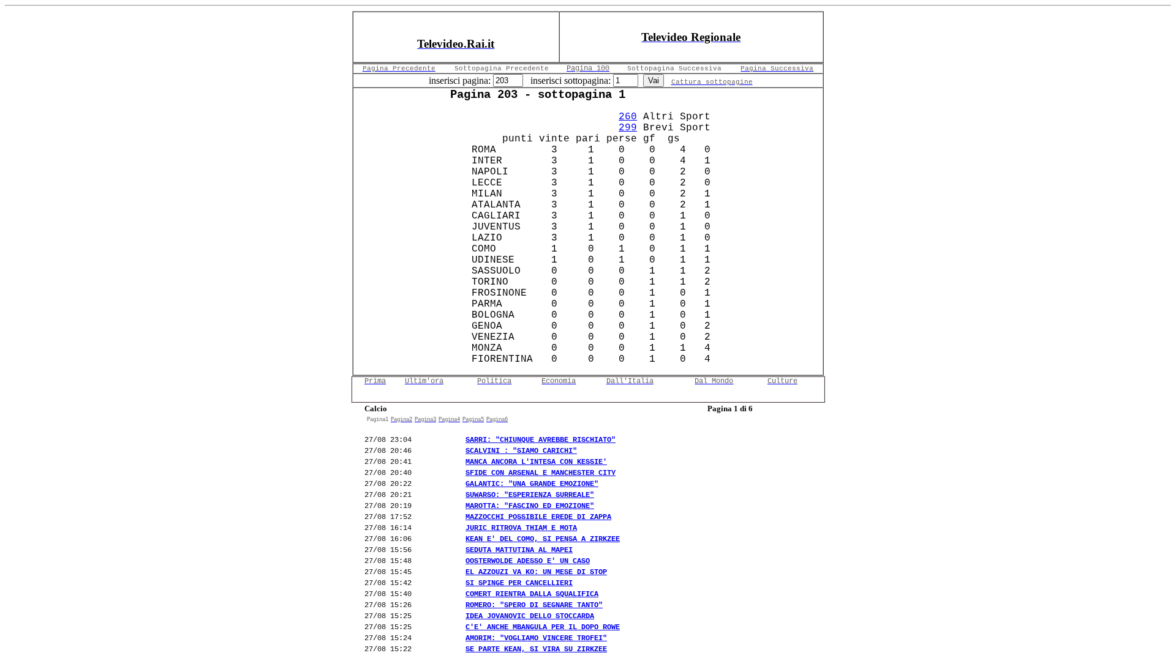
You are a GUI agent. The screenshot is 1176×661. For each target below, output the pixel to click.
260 (628, 116)
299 (628, 127)
